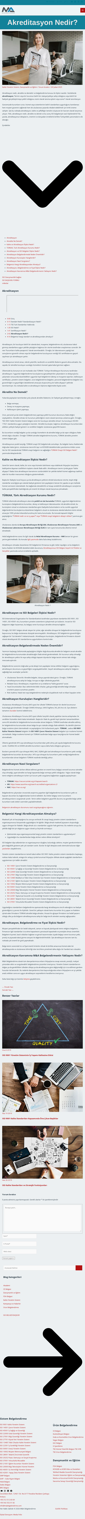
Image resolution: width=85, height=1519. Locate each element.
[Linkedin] (78, 2)
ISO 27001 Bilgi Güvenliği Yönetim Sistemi (16, 1436)
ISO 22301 (11, 896)
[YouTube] (72, 2)
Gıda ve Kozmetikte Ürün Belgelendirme (68, 1437)
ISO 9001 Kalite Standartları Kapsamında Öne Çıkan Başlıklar (30, 1118)
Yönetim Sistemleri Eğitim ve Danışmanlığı (69, 1475)
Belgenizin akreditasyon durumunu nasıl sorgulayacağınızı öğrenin (27, 807)
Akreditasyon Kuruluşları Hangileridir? (21, 258)
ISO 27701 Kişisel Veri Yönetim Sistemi (14, 1439)
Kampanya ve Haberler (12, 1304)
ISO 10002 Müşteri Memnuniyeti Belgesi (15, 1451)
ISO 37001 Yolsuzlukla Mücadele (12, 1460)
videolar (5, 283)
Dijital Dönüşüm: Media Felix (11, 1514)
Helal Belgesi (5, 1482)
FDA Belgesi (7, 1296)
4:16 (9, 336)
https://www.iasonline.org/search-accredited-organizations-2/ (34, 784)
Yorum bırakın (44, 87)
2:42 (9, 333)
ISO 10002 (11, 884)
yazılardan (6, 848)
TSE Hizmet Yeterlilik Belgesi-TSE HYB (67, 1449)
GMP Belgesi (5, 1475)
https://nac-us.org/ (19, 787)
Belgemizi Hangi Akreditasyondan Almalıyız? (23, 264)
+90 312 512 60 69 (7, 1500)
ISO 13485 (11, 878)
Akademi (6, 1285)
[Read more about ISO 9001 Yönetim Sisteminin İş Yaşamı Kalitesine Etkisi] (42, 1024)
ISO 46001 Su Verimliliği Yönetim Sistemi (15, 1469)
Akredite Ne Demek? (14, 241)
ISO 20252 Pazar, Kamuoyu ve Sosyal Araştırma (18, 1457)
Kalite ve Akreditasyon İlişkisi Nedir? (20, 244)
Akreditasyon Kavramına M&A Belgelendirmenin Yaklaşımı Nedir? (32, 271)
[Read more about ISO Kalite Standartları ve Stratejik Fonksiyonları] (42, 1152)
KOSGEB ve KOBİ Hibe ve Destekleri (66, 1469)
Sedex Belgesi (5, 1485)
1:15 (9, 325)
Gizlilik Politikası (61, 1509)
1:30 (9, 327)
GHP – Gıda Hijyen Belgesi (10, 1479)
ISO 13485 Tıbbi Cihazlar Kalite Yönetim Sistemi (18, 1442)
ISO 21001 (11, 881)
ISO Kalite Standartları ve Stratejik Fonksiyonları (24, 1185)
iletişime (26, 979)
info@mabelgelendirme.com (11, 1506)
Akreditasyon (12, 238)
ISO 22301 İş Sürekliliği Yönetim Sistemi (15, 1445)
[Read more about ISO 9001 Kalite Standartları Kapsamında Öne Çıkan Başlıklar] (42, 1087)
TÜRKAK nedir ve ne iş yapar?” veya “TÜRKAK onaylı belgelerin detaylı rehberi (42, 516)
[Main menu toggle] (82, 10)
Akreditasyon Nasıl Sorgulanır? (18, 261)
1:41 (9, 330)
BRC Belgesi (4, 1488)
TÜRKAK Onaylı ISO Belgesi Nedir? (64, 450)
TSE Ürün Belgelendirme (62, 1452)
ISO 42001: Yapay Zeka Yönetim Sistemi (15, 1472)
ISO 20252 (11, 893)
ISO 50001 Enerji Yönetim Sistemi (13, 1448)
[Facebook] (82, 2)
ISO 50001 (11, 887)
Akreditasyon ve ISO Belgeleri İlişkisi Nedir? (23, 251)
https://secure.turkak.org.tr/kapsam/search (31, 781)
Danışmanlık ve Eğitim (28, 87)
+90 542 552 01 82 (7, 1503)
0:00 (9, 319)
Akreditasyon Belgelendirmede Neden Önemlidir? (25, 254)
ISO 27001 (11, 875)
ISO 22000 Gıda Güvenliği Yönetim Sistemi (16, 1433)
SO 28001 (11, 899)
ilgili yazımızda (33, 539)
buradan (13, 711)
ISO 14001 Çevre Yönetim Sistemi (13, 1427)
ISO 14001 (11, 866)
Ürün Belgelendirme (11, 1307)
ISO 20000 (11, 890)
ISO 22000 (11, 872)
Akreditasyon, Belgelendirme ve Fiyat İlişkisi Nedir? (26, 268)
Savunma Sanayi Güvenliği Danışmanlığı (68, 1481)
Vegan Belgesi (58, 1440)
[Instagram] (75, 2)
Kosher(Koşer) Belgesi (61, 1434)
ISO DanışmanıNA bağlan (11, 277)
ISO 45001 (11, 869)
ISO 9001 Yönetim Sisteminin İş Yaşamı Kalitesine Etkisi (27, 1055)
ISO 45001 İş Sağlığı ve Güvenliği (12, 1430)
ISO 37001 (11, 902)
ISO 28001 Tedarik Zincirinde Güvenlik (14, 1454)
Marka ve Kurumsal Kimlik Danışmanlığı (68, 1478)
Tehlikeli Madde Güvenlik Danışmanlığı (67, 1472)
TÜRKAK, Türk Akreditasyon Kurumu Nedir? (23, 248)
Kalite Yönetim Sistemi (10, 87)
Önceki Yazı (7, 987)
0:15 (9, 322)
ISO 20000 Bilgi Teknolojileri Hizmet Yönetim (17, 1466)
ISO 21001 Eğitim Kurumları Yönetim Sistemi (17, 1463)
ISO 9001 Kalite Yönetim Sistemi (12, 1424)
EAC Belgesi (57, 1443)
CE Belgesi (7, 1289)
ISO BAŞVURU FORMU (10, 280)
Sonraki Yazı (8, 990)
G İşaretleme (58, 1446)
